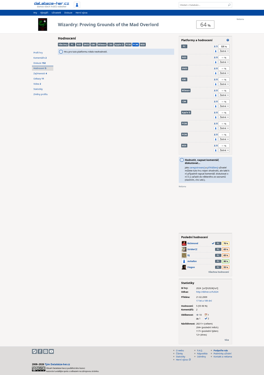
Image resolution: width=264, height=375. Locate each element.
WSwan (102, 44)
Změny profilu (40, 94)
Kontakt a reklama (223, 356)
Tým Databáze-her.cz (57, 364)
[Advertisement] (249, 66)
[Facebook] (40, 351)
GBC (93, 44)
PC (72, 44)
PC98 (135, 44)
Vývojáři (44, 12)
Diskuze (68, 12)
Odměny (201, 356)
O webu (180, 350)
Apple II (119, 44)
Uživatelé (56, 12)
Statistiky (38, 89)
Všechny (63, 44)
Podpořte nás (221, 350)
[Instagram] (45, 351)
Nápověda (202, 353)
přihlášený (212, 167)
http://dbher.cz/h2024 (207, 291)
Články (179, 353)
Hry (35, 12)
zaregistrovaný (197, 167)
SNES (86, 44)
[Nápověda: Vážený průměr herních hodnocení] (228, 40)
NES (79, 44)
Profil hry (38, 52)
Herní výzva (81, 12)
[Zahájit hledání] (229, 4)
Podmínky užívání (222, 353)
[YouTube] (51, 351)
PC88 (128, 44)
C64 (110, 44)
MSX (142, 44)
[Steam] (34, 351)
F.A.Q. (200, 350)
